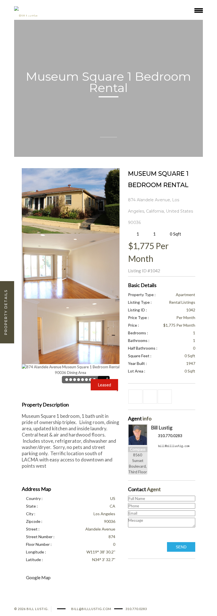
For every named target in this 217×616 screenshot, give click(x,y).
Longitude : (36, 551)
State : (32, 506)
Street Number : (40, 536)
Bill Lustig (161, 427)
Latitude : (34, 559)
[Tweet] (150, 396)
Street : (33, 529)
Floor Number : (39, 544)
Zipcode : (34, 521)
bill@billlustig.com (91, 609)
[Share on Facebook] (135, 396)
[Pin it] (165, 396)
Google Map (38, 577)
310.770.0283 (170, 435)
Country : (34, 498)
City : (30, 513)
